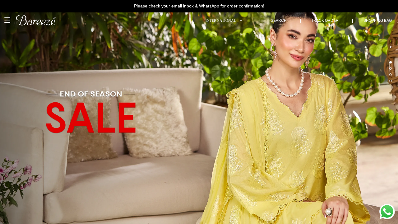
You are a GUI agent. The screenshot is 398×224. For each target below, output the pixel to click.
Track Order (325, 20)
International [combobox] (221, 20)
